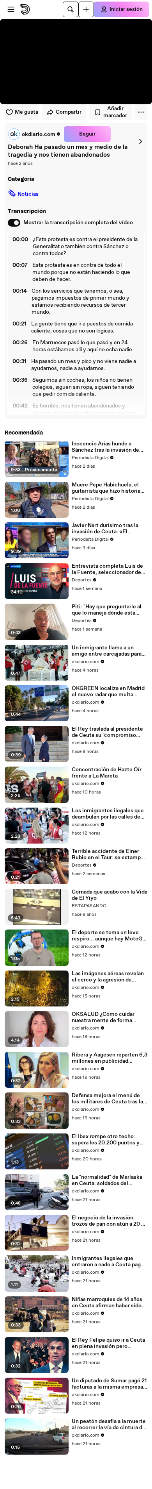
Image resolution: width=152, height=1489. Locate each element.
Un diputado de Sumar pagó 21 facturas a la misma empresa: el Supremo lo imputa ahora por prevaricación (109, 1384)
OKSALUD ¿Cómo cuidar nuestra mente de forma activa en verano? (103, 1017)
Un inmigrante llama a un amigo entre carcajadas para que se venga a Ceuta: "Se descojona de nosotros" (106, 651)
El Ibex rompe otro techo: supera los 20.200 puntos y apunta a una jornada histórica (109, 1139)
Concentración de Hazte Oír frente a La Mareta (106, 773)
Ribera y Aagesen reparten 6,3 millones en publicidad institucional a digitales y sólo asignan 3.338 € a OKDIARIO (109, 1058)
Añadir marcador (115, 112)
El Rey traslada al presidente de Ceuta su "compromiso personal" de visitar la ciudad (107, 732)
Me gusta (26, 112)
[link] (34, 134)
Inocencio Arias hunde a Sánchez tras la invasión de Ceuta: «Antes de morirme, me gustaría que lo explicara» (108, 447)
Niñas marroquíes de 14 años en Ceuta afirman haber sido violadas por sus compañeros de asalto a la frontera (108, 1302)
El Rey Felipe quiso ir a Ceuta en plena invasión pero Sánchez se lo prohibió (108, 1343)
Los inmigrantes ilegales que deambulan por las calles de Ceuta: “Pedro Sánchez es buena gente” (108, 814)
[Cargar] (86, 9)
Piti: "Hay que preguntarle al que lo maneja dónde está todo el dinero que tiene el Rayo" (106, 610)
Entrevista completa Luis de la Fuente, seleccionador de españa (107, 569)
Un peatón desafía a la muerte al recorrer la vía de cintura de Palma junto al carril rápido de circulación (109, 1424)
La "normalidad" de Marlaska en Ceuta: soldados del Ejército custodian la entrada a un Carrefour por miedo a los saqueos (109, 1180)
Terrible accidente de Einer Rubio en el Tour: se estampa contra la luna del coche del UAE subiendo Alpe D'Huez (107, 854)
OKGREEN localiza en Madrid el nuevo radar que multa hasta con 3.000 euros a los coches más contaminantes (108, 691)
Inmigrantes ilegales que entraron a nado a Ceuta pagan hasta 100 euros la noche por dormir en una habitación (109, 1261)
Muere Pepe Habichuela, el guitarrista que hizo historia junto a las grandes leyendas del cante (107, 488)
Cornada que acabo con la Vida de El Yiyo (109, 895)
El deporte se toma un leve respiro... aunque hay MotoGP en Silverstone (109, 936)
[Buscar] (70, 9)
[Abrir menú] (11, 9)
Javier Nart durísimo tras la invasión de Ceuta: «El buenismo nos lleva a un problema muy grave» (105, 528)
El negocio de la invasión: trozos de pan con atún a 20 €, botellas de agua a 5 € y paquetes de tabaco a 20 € (109, 1221)
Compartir (68, 112)
